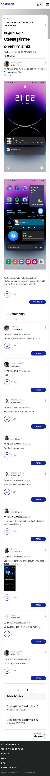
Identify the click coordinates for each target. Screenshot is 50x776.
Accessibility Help (10, 744)
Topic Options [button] (41, 25)
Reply (38, 353)
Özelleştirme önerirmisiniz (22, 706)
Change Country (9, 768)
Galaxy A (7, 75)
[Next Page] (21, 319)
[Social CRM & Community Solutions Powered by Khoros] (39, 735)
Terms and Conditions (12, 749)
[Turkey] (7, 4)
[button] (41, 63)
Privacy (5, 754)
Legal (4, 758)
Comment (37, 302)
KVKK (3, 763)
